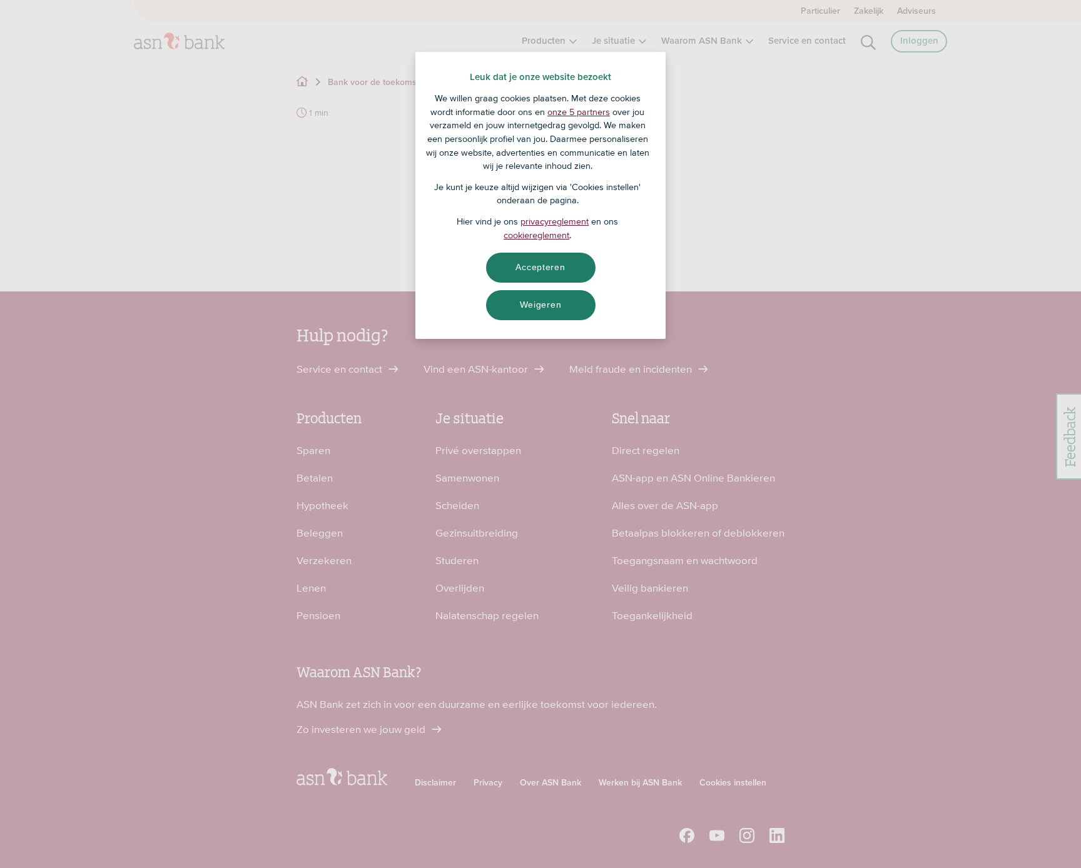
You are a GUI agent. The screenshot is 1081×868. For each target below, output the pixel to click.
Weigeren (541, 305)
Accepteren (540, 267)
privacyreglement (554, 221)
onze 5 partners (578, 112)
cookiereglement (536, 235)
